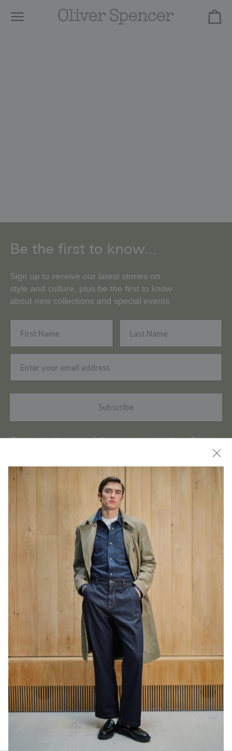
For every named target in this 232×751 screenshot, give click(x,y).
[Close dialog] (218, 452)
